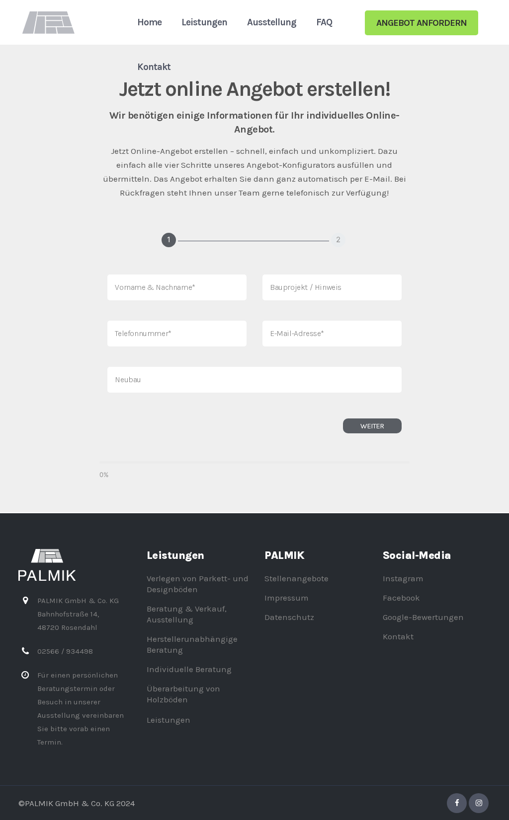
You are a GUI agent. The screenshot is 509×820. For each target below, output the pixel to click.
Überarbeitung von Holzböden (183, 693)
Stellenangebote (296, 578)
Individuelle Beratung (189, 669)
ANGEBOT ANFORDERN (421, 22)
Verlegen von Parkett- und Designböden (198, 583)
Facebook (401, 598)
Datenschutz (289, 617)
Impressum (286, 598)
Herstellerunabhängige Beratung (192, 644)
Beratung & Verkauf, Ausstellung (187, 614)
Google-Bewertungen (423, 617)
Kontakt (398, 636)
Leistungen (168, 720)
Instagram (403, 578)
